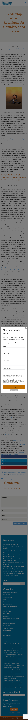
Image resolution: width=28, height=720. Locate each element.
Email (4, 346)
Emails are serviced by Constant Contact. (10, 382)
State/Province (7, 368)
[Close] (26, 328)
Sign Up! (14, 387)
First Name (6, 353)
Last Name (6, 360)
